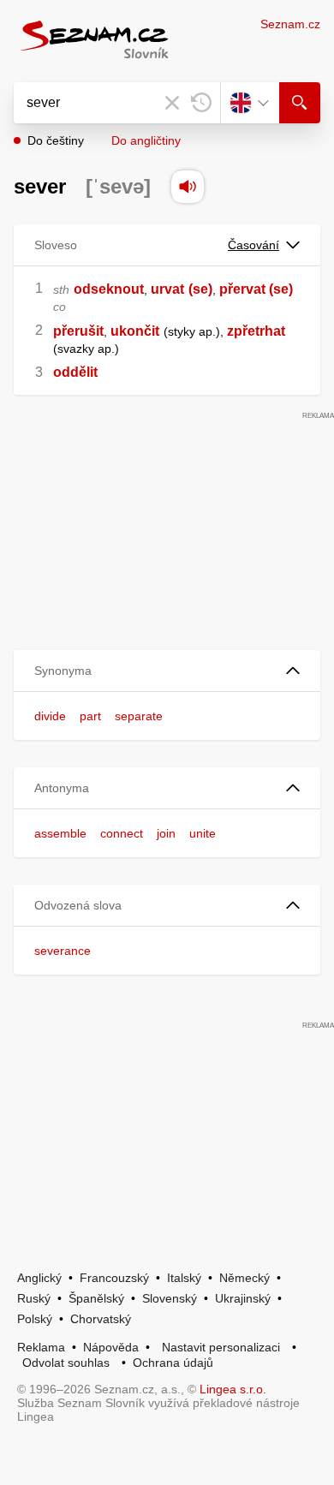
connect (121, 833)
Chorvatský (100, 1319)
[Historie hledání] (201, 102)
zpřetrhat (256, 331)
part (90, 716)
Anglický (39, 1278)
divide (50, 716)
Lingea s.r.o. (233, 1389)
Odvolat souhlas (66, 1362)
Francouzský (114, 1278)
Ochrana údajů (173, 1362)
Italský (184, 1278)
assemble (60, 833)
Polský (34, 1319)
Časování (253, 245)
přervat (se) (256, 289)
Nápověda (111, 1347)
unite (202, 833)
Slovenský (169, 1298)
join (166, 833)
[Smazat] (172, 102)
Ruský (34, 1298)
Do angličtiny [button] (146, 140)
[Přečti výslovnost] (187, 187)
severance (62, 950)
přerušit (78, 331)
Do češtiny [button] (55, 140)
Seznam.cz (290, 24)
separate (139, 716)
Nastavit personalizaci (221, 1347)
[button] (167, 671)
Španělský (96, 1298)
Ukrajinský (243, 1298)
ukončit (134, 331)
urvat (167, 289)
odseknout (109, 289)
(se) (200, 289)
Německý (244, 1278)
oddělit (75, 372)
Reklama (41, 1347)
